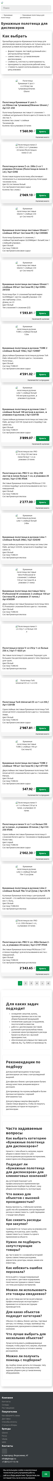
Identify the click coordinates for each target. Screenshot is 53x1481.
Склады (5, 1405)
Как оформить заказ (11, 1415)
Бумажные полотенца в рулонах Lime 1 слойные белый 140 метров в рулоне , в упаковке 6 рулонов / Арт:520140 (24, 412)
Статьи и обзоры (9, 1425)
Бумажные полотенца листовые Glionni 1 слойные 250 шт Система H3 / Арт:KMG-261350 (25, 287)
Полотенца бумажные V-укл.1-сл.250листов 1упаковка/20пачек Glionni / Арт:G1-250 (25, 105)
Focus (4, 1436)
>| (48, 983)
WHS (4, 1442)
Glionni (5, 1433)
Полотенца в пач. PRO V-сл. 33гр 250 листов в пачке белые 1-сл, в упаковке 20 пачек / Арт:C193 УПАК (25, 476)
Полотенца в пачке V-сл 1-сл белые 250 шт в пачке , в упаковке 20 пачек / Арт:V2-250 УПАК (25, 827)
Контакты (6, 1401)
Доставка (6, 1419)
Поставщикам (8, 1408)
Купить (42, 132)
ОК (46, 1474)
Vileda (4, 1439)
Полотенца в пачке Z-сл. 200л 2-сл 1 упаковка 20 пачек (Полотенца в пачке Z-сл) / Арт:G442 (25, 169)
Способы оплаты (9, 1422)
